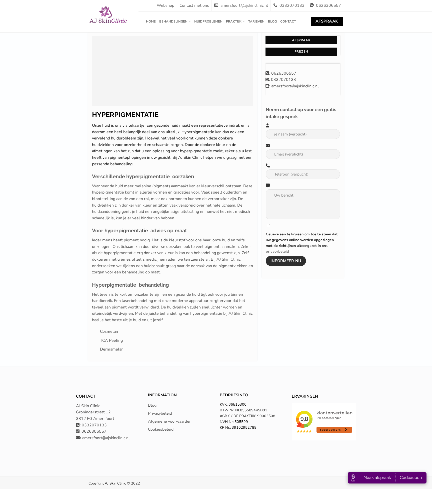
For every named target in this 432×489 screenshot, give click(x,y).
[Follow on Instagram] (346, 485)
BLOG (272, 21)
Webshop (165, 5)
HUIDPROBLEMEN (208, 21)
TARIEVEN (256, 21)
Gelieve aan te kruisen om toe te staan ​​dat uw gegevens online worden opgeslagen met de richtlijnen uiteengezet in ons (302, 243)
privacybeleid (277, 251)
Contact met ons (194, 5)
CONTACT (288, 21)
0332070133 (292, 5)
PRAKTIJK (234, 21)
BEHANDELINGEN (173, 21)
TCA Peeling (111, 340)
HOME (151, 21)
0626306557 (328, 5)
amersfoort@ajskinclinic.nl (244, 5)
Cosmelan (109, 331)
